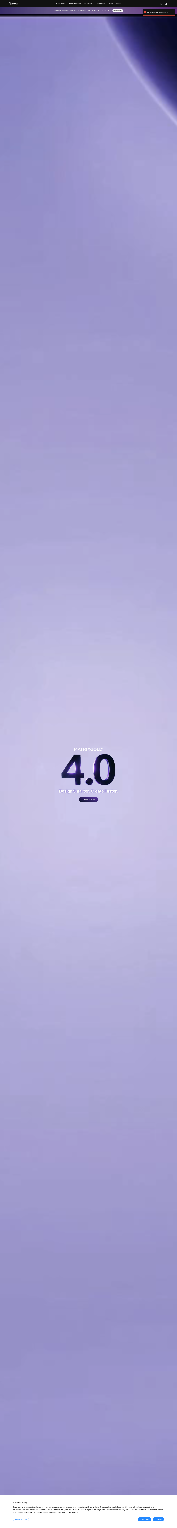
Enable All (158, 1519)
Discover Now (87, 799)
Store (118, 4)
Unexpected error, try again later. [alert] (158, 12)
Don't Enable (144, 1519)
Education (88, 4)
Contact (100, 4)
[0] (161, 3)
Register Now (117, 10)
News (111, 4)
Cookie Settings (21, 1519)
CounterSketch (75, 4)
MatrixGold (60, 4)
